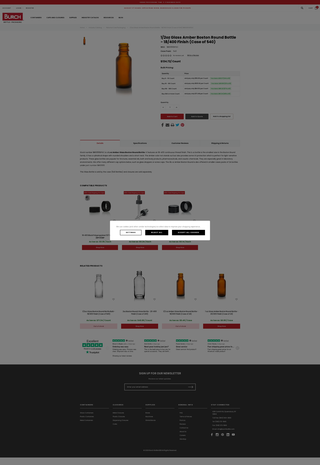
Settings (131, 232)
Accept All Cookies (188, 232)
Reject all (156, 232)
